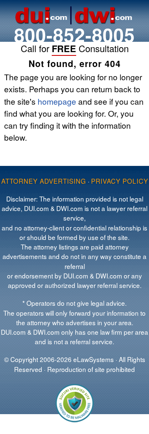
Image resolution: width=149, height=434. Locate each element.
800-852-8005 (74, 34)
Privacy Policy (119, 180)
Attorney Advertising (43, 180)
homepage (57, 101)
